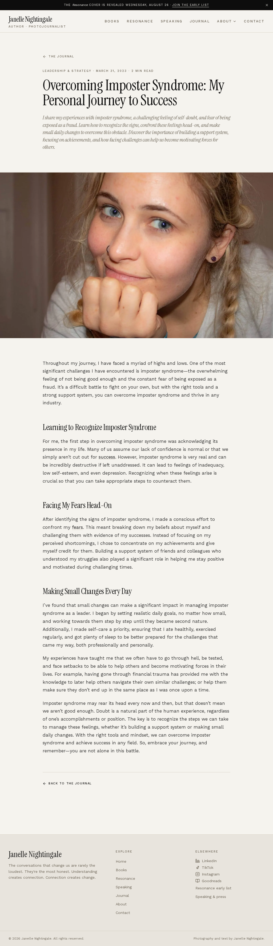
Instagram (211, 874)
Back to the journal (70, 783)
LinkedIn (209, 861)
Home (121, 861)
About (224, 21)
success (107, 457)
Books (112, 21)
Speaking (171, 21)
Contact (254, 21)
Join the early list (190, 5)
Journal (200, 21)
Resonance (140, 21)
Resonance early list (213, 888)
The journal (61, 56)
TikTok (207, 867)
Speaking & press (210, 896)
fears (77, 527)
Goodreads (212, 881)
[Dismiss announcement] (267, 5)
